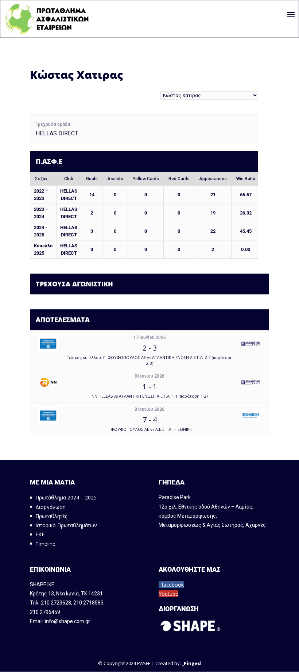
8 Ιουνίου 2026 (149, 376)
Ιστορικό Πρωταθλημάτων (66, 525)
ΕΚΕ (39, 534)
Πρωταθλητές (51, 516)
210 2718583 (88, 603)
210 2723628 (56, 603)
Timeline (45, 543)
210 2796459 (45, 612)
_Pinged (191, 663)
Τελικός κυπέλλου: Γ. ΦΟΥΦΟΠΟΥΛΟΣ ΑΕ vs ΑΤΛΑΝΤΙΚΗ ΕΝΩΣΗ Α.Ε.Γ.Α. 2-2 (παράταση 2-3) (150, 360)
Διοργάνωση (50, 506)
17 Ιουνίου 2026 (149, 337)
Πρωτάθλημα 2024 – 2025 (66, 497)
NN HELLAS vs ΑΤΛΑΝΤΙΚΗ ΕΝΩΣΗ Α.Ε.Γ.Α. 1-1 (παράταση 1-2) (149, 396)
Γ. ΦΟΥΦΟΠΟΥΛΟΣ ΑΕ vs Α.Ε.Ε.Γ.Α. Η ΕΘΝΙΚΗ (149, 429)
